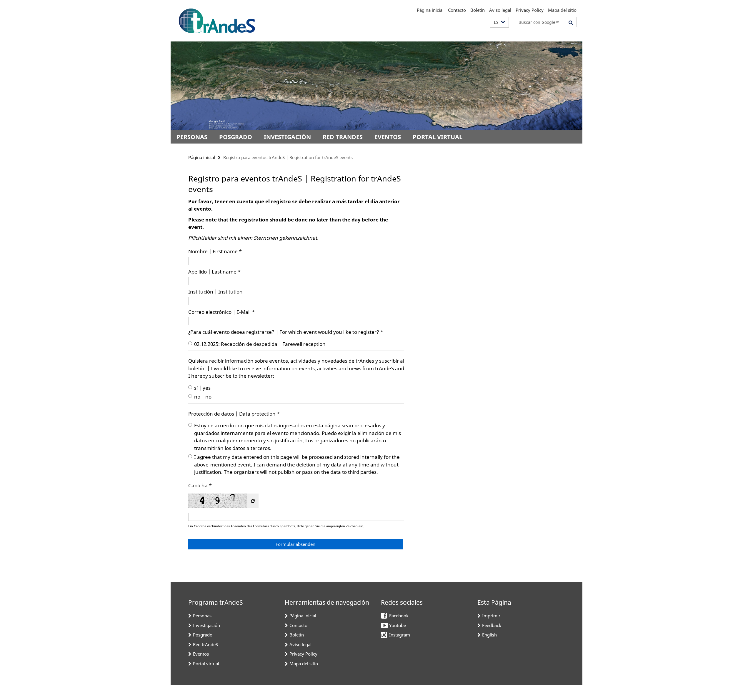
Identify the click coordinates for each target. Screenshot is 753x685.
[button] (499, 22)
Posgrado (235, 137)
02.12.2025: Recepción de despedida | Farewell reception (260, 344)
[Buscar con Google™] (570, 22)
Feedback (491, 625)
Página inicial (430, 10)
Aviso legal (500, 10)
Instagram (399, 635)
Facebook (399, 616)
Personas (191, 137)
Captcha (198, 485)
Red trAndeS (343, 137)
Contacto (457, 10)
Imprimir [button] (491, 616)
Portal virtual (437, 137)
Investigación (287, 137)
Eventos (387, 137)
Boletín (477, 10)
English (489, 635)
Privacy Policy (530, 10)
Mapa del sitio (562, 10)
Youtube (397, 625)
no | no (202, 396)
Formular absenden (295, 544)
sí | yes (202, 387)
